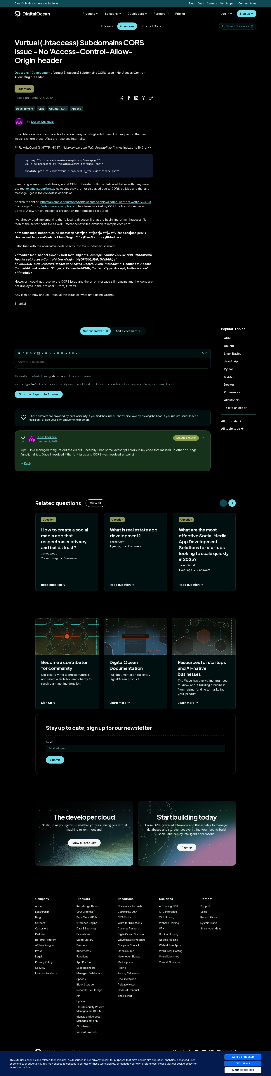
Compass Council (128, 945)
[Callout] (69, 353)
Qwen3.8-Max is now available (35, 3)
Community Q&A (127, 911)
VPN (161, 928)
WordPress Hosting (171, 950)
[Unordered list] (57, 353)
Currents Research (129, 928)
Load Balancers (86, 967)
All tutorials (231, 400)
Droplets (82, 945)
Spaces (81, 979)
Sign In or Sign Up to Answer (38, 394)
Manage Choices (243, 1070)
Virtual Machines (169, 956)
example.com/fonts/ (40, 188)
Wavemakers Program (131, 939)
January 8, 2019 (47, 441)
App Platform (84, 962)
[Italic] (23, 353)
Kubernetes (232, 392)
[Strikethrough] (30, 353)
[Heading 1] (46, 353)
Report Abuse (208, 917)
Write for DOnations (130, 922)
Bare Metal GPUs (87, 917)
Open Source (126, 950)
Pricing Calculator (128, 973)
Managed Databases (89, 973)
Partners (40, 934)
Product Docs (151, 26)
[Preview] (202, 353)
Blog (191, 3)
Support (205, 906)
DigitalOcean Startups (131, 934)
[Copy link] (151, 97)
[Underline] (26, 353)
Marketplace (125, 962)
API (78, 995)
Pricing (122, 967)
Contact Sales (247, 3)
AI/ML (228, 338)
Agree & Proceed (243, 1057)
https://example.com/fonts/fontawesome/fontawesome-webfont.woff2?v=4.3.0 (95, 202)
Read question (51, 585)
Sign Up (46, 703)
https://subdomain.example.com (54, 206)
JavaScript (231, 361)
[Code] (77, 353)
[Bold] (19, 353)
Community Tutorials (130, 906)
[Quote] (65, 353)
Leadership (42, 911)
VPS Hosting (166, 917)
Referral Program (45, 939)
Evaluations (83, 934)
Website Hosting (169, 922)
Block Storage (85, 984)
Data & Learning (86, 928)
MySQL (229, 377)
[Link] (34, 353)
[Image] (38, 353)
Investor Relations (46, 973)
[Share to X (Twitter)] (121, 97)
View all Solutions (169, 962)
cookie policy (185, 1063)
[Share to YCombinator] (143, 97)
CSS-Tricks (124, 917)
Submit (55, 760)
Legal (38, 956)
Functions (82, 956)
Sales (203, 911)
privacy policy (100, 1059)
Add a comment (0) (128, 331)
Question (24, 89)
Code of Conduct (128, 990)
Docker (229, 384)
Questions (127, 26)
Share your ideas (210, 928)
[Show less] (203, 437)
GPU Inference (168, 911)
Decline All (243, 1063)
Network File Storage (89, 990)
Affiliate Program (45, 945)
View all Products (87, 1032)
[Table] (73, 353)
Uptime (81, 1001)
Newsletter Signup (129, 956)
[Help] (206, 353)
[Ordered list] (61, 353)
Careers (212, 3)
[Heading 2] (50, 353)
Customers (41, 928)
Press (38, 950)
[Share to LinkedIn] (136, 97)
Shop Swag (125, 995)
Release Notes (127, 984)
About (38, 906)
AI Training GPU (168, 906)
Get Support (227, 3)
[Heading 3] (54, 353)
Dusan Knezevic (42, 122)
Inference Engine (87, 922)
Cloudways (83, 1026)
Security (40, 967)
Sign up (245, 13)
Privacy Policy (43, 962)
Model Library (85, 939)
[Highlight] (42, 353)
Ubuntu (229, 346)
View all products (84, 843)
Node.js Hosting (168, 939)
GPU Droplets (85, 911)
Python (229, 369)
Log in (225, 13)
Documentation (127, 979)
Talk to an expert (235, 408)
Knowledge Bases (88, 906)
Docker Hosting (168, 934)
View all (95, 503)
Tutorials (107, 26)
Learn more (118, 703)
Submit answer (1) (95, 331)
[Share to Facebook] (129, 97)
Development (41, 72)
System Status (208, 922)
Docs (200, 3)
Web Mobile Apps (170, 945)
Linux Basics (232, 353)
